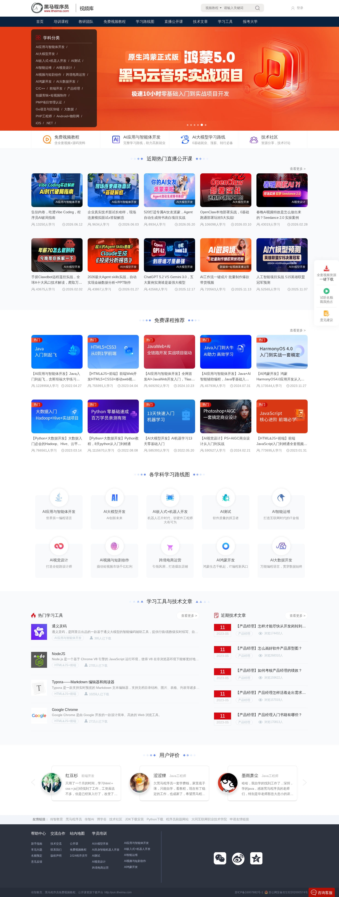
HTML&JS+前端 (65, 665)
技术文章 (200, 22)
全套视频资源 (326, 277)
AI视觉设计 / (66, 67)
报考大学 (250, 22)
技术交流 (56, 843)
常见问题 (36, 849)
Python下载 (155, 819)
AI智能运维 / (46, 67)
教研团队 (86, 22)
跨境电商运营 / (78, 74)
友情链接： (41, 819)
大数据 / (71, 109)
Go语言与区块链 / (50, 109)
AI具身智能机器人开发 (105, 849)
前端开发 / (58, 88)
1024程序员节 (78, 855)
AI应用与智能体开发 (67, 638)
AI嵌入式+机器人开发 (137, 849)
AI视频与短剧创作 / (51, 74)
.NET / (52, 123)
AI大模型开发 (100, 843)
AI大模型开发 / (47, 54)
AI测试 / (78, 61)
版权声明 (56, 855)
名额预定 (36, 855)
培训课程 (61, 22)
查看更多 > (298, 169)
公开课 (74, 843)
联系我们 (56, 849)
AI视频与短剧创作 (135, 861)
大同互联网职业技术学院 (209, 819)
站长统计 (138, 892)
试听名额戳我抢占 (326, 300)
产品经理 (244, 633)
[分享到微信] (220, 858)
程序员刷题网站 (177, 819)
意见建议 (326, 320)
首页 (40, 22)
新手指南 (36, 843)
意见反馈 (36, 861)
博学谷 (102, 819)
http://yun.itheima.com (118, 892)
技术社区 (115, 819)
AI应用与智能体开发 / (52, 47)
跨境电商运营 (100, 867)
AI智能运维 (131, 855)
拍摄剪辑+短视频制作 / (53, 95)
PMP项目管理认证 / (51, 102)
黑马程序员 (74, 819)
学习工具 (225, 22)
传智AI (89, 819)
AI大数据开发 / (68, 81)
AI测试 (96, 855)
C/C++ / (43, 88)
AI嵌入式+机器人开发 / (53, 61)
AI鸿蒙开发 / (46, 81)
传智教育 (56, 819)
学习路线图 (145, 22)
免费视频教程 (115, 22)
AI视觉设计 (99, 861)
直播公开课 (173, 22)
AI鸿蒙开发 (131, 867)
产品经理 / (76, 88)
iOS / (41, 123)
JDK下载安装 (134, 819)
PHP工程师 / (46, 116)
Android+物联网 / (70, 116)
